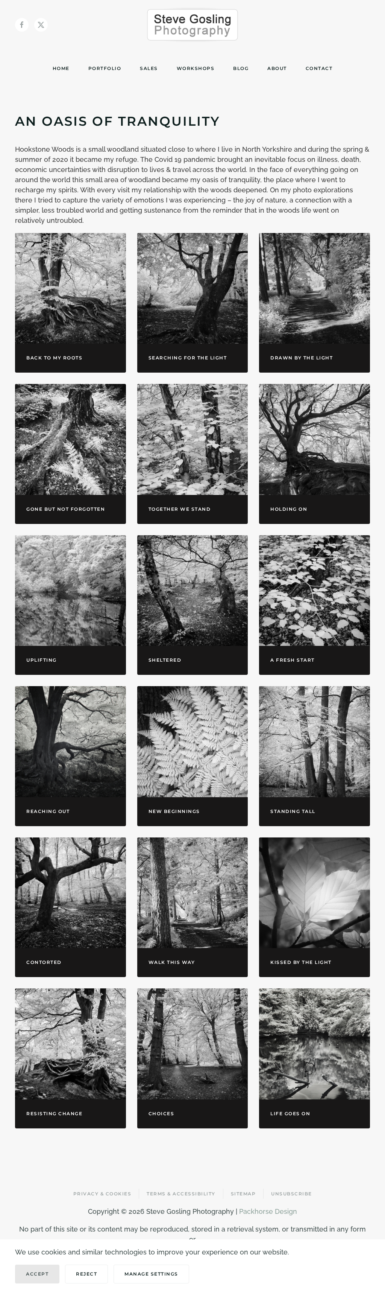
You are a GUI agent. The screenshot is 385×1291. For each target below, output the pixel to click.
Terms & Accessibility (181, 1194)
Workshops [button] (196, 68)
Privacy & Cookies (102, 1194)
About (277, 68)
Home (61, 68)
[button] (70, 288)
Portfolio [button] (104, 68)
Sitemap (243, 1194)
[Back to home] (192, 25)
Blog (241, 68)
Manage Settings (151, 1274)
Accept (37, 1274)
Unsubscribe (291, 1194)
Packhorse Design (268, 1211)
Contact (319, 68)
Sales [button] (149, 68)
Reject (86, 1274)
